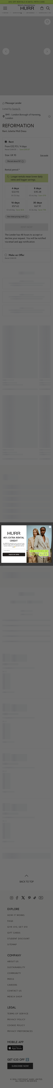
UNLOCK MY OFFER (14, 554)
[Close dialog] (50, 527)
